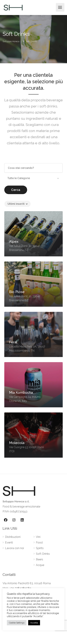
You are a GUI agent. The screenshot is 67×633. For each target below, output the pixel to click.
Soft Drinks (43, 553)
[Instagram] (14, 520)
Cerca (15, 190)
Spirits (40, 548)
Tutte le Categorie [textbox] (18, 178)
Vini (38, 537)
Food (39, 542)
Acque (40, 565)
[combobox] (33, 178)
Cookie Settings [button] (16, 622)
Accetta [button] (34, 622)
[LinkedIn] (22, 520)
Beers (39, 559)
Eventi (9, 542)
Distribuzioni (12, 537)
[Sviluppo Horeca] (13, 7)
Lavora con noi (14, 548)
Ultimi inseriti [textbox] (16, 203)
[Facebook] (6, 520)
